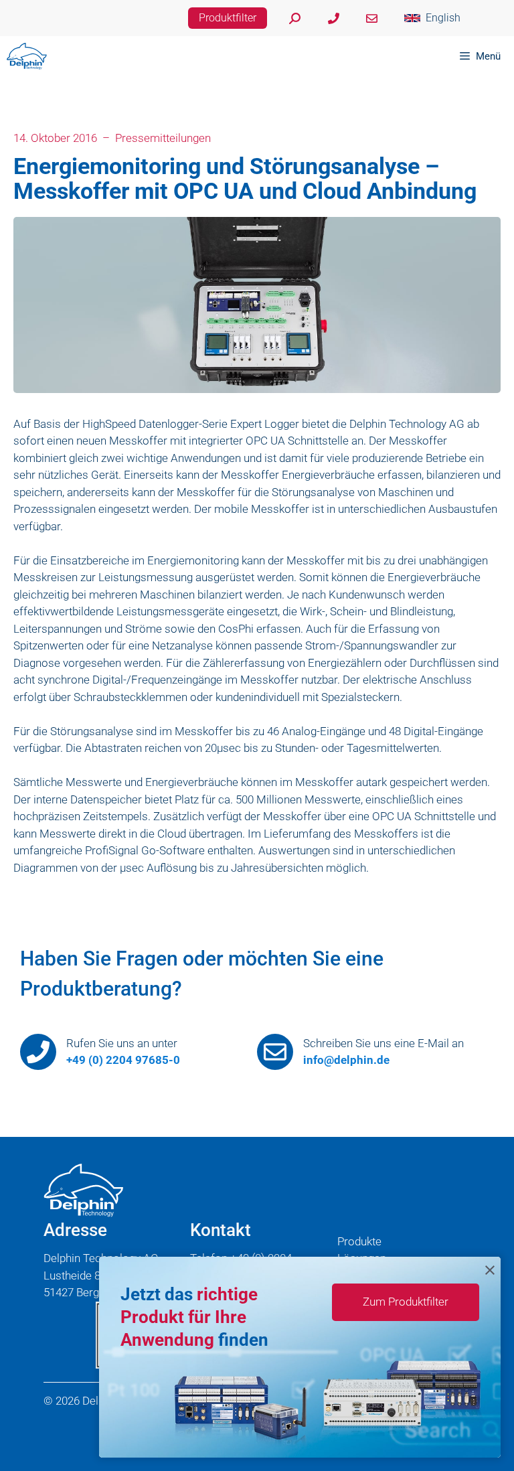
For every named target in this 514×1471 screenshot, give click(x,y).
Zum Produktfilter (405, 1301)
